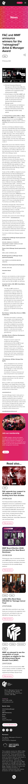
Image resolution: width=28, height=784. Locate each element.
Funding (12, 644)
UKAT (5, 488)
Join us (6, 452)
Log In (19, 2)
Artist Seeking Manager (8, 709)
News (5, 56)
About (3, 711)
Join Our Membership (9, 725)
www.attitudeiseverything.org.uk (9, 411)
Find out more (8, 523)
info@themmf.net (7, 702)
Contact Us (5, 698)
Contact (4, 718)
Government (21, 644)
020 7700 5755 (7, 700)
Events (5, 595)
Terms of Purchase (7, 720)
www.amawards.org (15, 217)
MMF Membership (7, 713)
